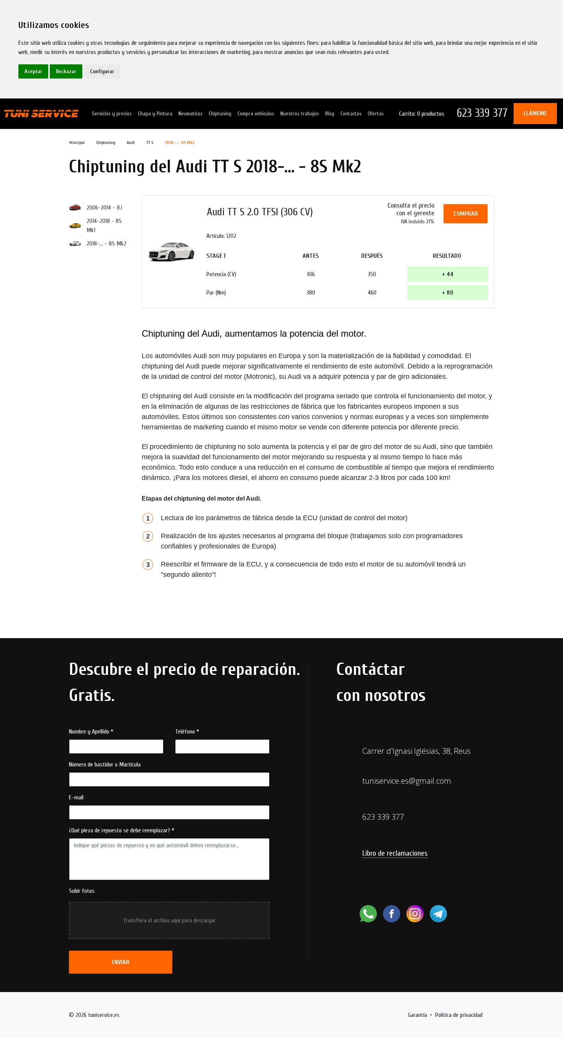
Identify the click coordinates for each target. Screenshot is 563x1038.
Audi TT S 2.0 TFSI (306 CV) (260, 212)
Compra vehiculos (255, 113)
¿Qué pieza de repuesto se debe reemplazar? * (121, 830)
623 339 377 (482, 113)
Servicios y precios (112, 113)
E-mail (76, 797)
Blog (329, 113)
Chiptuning (220, 113)
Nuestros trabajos (299, 113)
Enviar (120, 962)
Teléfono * (187, 731)
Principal (77, 142)
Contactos (351, 113)
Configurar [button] (102, 71)
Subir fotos (82, 890)
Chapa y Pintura (155, 113)
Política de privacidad (459, 1015)
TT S (149, 142)
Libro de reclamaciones (395, 853)
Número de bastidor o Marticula (105, 764)
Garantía (417, 1015)
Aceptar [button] (33, 71)
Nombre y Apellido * (91, 731)
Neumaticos (190, 113)
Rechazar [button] (66, 71)
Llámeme (535, 113)
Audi (131, 142)
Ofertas (376, 113)
